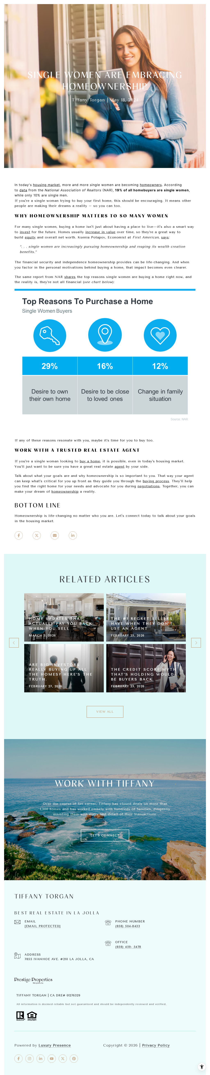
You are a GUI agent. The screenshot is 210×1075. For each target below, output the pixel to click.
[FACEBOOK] (18, 1059)
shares (70, 277)
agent (119, 466)
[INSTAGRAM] (29, 1059)
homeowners (151, 185)
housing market (46, 185)
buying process (156, 481)
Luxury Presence (55, 1045)
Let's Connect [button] (105, 835)
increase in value (100, 232)
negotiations (149, 486)
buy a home (90, 461)
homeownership (65, 491)
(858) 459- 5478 (128, 947)
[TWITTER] (63, 1059)
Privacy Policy (156, 1045)
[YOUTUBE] (52, 1059)
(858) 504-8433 (127, 926)
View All (105, 711)
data (23, 190)
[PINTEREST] (74, 1059)
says (165, 237)
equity (30, 237)
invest (25, 232)
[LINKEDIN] (41, 1059)
